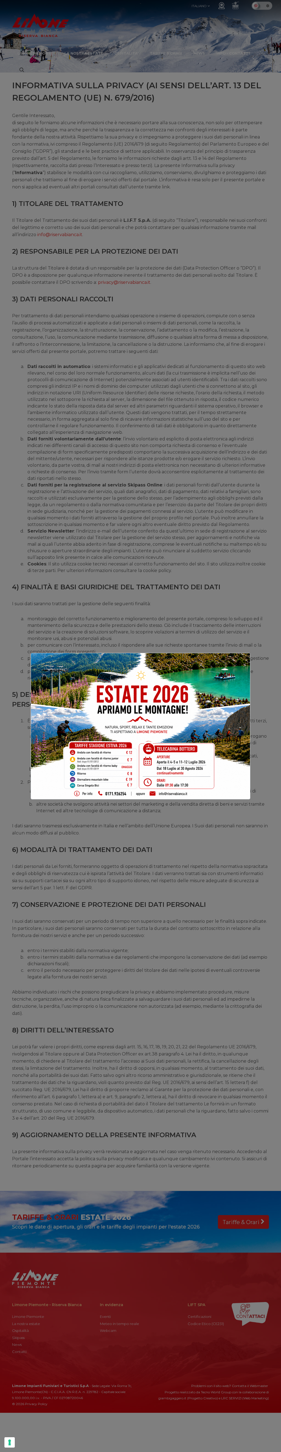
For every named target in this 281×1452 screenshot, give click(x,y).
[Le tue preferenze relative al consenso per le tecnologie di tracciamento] (9, 1442)
